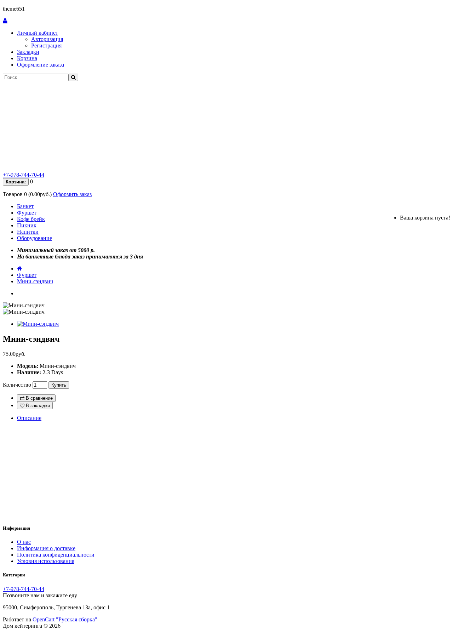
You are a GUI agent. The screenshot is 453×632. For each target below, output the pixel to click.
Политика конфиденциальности (55, 555)
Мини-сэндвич (35, 281)
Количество (17, 385)
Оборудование (34, 238)
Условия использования (45, 561)
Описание (29, 418)
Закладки (28, 52)
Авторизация (47, 39)
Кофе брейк (31, 219)
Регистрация (46, 45)
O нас (24, 542)
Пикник (26, 225)
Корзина (27, 58)
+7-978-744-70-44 (23, 175)
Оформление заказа (40, 65)
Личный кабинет (37, 33)
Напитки (28, 232)
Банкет (25, 206)
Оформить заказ (72, 194)
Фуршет (26, 213)
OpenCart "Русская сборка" (65, 619)
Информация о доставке (46, 548)
